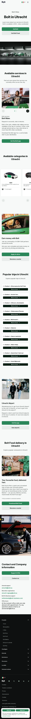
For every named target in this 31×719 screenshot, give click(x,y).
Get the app (15, 423)
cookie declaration (21, 714)
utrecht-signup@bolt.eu (9, 593)
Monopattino (6, 627)
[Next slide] (27, 200)
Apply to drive (15, 254)
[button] (15, 620)
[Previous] (3, 111)
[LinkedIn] (23, 681)
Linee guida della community (9, 703)
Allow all (9, 710)
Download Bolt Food (15, 503)
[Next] (27, 111)
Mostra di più (14, 289)
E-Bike (4, 630)
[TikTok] (28, 681)
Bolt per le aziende (7, 642)
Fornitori (4, 684)
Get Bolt (15, 29)
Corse (4, 623)
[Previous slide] (3, 200)
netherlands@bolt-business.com (12, 598)
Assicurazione (5, 694)
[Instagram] (19, 681)
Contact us (15, 578)
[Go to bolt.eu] (3, 2)
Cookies (4, 697)
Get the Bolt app (15, 141)
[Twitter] (14, 681)
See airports (15, 427)
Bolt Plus (5, 645)
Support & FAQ (15, 573)
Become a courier (15, 259)
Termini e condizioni (7, 687)
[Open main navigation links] (27, 2)
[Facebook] (9, 681)
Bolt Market (6, 639)
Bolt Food (5, 636)
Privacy (4, 691)
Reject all (22, 710)
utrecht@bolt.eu (7, 588)
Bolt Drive (5, 633)
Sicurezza (4, 700)
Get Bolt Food (15, 33)
